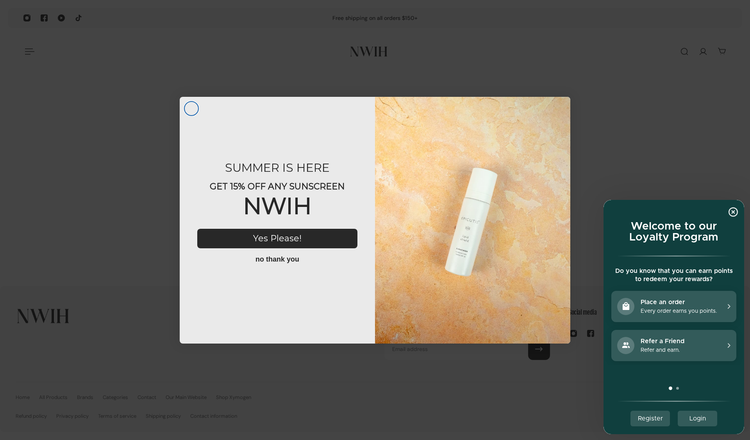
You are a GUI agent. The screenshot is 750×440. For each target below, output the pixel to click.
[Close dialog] (191, 109)
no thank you (277, 259)
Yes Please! (277, 238)
